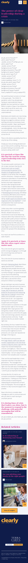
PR (18, 471)
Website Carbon (18, 544)
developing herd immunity (11, 193)
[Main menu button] (25, 2)
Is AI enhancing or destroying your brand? (12, 436)
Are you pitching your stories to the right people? (14, 475)
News (17, 19)
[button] (20, 2)
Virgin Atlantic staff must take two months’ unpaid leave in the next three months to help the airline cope (13, 343)
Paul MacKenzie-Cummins (10, 441)
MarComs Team (7, 22)
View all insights (9, 510)
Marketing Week (13, 264)
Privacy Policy (23, 557)
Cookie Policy (5, 559)
